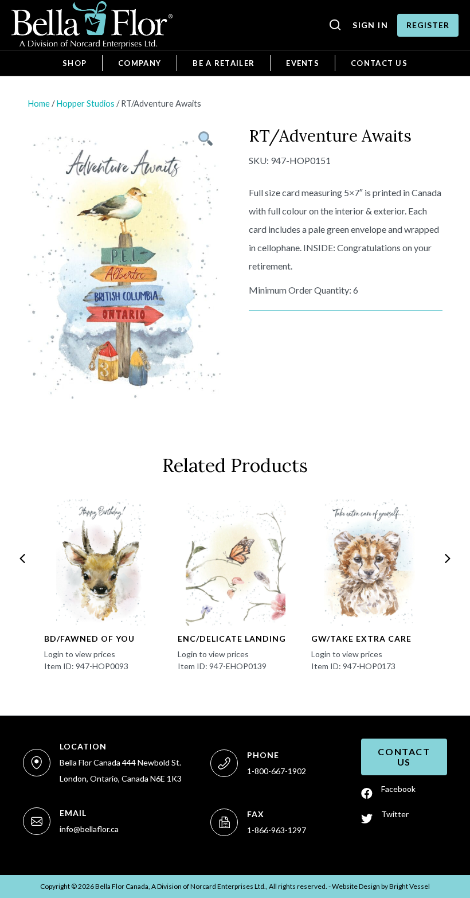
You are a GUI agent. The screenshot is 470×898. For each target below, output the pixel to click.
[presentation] (22, 558)
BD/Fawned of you (89, 638)
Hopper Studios (85, 103)
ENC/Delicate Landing (232, 638)
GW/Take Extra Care (361, 638)
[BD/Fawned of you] (102, 562)
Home (39, 103)
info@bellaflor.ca (89, 829)
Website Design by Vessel (381, 886)
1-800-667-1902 (276, 771)
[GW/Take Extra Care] (369, 562)
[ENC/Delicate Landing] (235, 562)
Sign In (370, 25)
